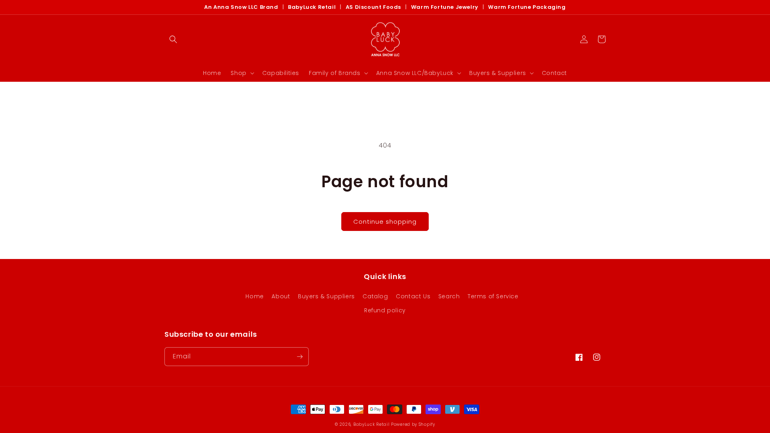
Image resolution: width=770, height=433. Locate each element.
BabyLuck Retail (312, 7)
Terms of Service (493, 296)
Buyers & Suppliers (326, 296)
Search (449, 296)
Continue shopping (385, 221)
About (281, 296)
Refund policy (385, 310)
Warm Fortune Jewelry (444, 7)
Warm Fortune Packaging (526, 7)
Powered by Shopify (413, 424)
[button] (173, 39)
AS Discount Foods (373, 7)
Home (254, 296)
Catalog (375, 296)
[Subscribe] (299, 356)
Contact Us (413, 296)
